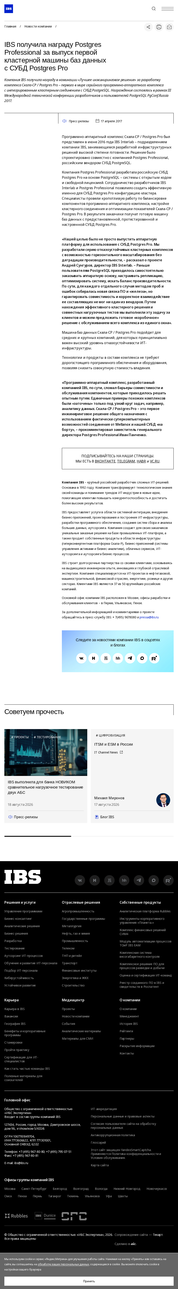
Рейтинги (126, 1031)
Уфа (109, 1196)
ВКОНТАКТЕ (105, 461)
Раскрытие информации (137, 1046)
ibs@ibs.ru (21, 1163)
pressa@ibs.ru (149, 617)
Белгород (60, 1189)
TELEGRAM (126, 461)
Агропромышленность (78, 911)
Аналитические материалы (81, 1031)
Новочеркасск (157, 1189)
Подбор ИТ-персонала (21, 971)
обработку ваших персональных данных (63, 1264)
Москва (9, 1189)
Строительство (73, 985)
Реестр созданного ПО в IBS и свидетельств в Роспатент (142, 985)
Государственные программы (83, 919)
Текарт (158, 1235)
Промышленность (75, 941)
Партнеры (127, 1039)
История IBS (129, 1024)
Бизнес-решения (16, 933)
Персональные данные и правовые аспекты (123, 1116)
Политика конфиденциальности (135, 1154)
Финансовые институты (79, 971)
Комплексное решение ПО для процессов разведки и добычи (142, 966)
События (68, 1024)
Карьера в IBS (14, 1009)
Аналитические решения (22, 926)
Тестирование (14, 948)
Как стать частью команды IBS (27, 1069)
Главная (10, 26)
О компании (128, 1009)
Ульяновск (92, 1196)
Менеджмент (129, 1016)
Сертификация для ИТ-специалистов (21, 1059)
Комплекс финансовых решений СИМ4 (143, 932)
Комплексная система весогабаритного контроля (140, 955)
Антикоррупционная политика (113, 1135)
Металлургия (71, 926)
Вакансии (11, 1016)
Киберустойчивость (19, 978)
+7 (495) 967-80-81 (25, 1155)
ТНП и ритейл (72, 956)
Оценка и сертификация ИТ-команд (146, 975)
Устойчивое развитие (20, 985)
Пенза (22, 1196)
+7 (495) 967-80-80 (143, 8)
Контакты (127, 1053)
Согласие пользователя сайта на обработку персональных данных (123, 1126)
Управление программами (23, 911)
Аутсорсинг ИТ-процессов (23, 956)
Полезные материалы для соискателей (23, 1078)
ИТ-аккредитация (104, 1109)
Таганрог (54, 1196)
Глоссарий (98, 1142)
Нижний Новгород (127, 1189)
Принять (89, 1281)
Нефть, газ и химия (76, 933)
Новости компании (38, 26)
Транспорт (69, 963)
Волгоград (81, 1189)
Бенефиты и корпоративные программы (25, 1033)
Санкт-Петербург (34, 1189)
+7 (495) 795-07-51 (58, 1152)
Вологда (101, 1189)
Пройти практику (16, 1050)
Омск (8, 1196)
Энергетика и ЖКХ (75, 978)
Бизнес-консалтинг (18, 919)
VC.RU (155, 461)
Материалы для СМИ (77, 1039)
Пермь (37, 1196)
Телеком (68, 948)
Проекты (68, 1009)
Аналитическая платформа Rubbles (145, 911)
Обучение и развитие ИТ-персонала (30, 963)
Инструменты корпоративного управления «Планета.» (142, 921)
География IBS (15, 1024)
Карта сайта (100, 1165)
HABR (141, 461)
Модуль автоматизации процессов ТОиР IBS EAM (145, 943)
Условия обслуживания (108, 1158)
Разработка (13, 941)
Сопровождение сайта (131, 1235)
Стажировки (13, 1042)
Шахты (123, 1196)
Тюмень (73, 1196)
